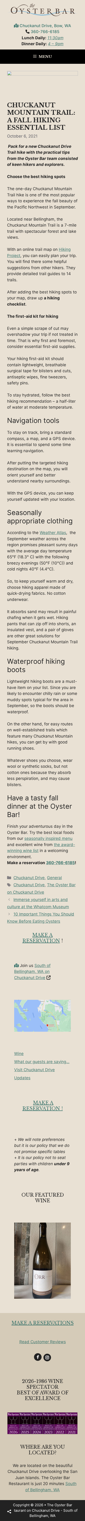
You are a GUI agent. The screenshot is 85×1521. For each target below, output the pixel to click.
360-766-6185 (45, 31)
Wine (19, 1053)
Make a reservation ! (42, 1105)
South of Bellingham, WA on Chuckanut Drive (32, 971)
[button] (9, 1511)
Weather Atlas (53, 532)
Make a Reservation (41, 938)
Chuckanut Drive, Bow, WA (45, 25)
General (54, 877)
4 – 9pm (56, 43)
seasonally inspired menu (48, 838)
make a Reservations (43, 1323)
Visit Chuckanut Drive (34, 1069)
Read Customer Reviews (42, 1341)
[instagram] (47, 1357)
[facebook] (38, 1357)
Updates (22, 1077)
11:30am (55, 37)
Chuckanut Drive (29, 877)
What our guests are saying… (41, 1061)
